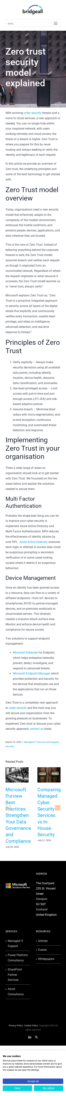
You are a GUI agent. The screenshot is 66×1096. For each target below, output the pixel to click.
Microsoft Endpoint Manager (31, 673)
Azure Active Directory (33, 542)
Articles (43, 941)
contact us (36, 728)
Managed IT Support (15, 943)
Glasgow (41, 899)
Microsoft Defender (25, 652)
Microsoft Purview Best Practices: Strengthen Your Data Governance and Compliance (18, 815)
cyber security (32, 113)
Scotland (41, 909)
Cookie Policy (31, 1025)
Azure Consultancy (16, 991)
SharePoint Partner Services (15, 975)
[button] (8, 808)
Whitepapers (46, 959)
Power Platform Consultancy (18, 957)
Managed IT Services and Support (41, 742)
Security (10, 746)
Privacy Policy (16, 1025)
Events (42, 950)
